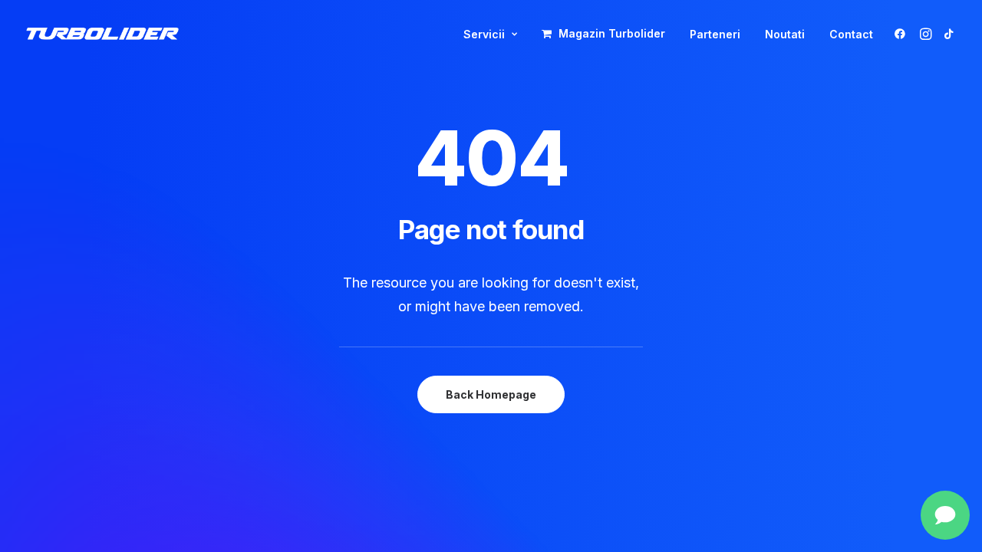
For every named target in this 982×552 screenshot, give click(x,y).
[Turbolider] (102, 34)
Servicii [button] (484, 34)
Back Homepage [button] (491, 394)
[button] (902, 33)
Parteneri (715, 34)
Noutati (785, 34)
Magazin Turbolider (612, 33)
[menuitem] (490, 34)
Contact (851, 34)
